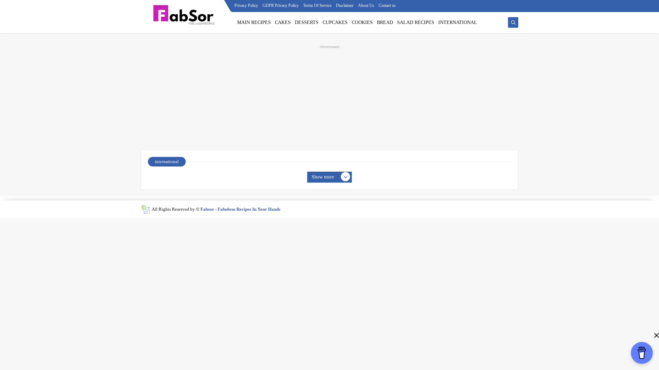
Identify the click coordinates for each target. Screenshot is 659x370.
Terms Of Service (317, 5)
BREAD (385, 22)
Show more (323, 177)
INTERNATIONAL (457, 22)
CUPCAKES (335, 22)
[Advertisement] (329, 97)
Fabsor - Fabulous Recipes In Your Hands (240, 209)
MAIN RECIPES (254, 22)
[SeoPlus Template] (145, 209)
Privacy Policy (246, 5)
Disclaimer (345, 5)
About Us (366, 5)
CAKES (283, 22)
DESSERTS (307, 22)
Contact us (387, 5)
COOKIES (362, 22)
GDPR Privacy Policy (281, 5)
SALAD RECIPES (415, 22)
